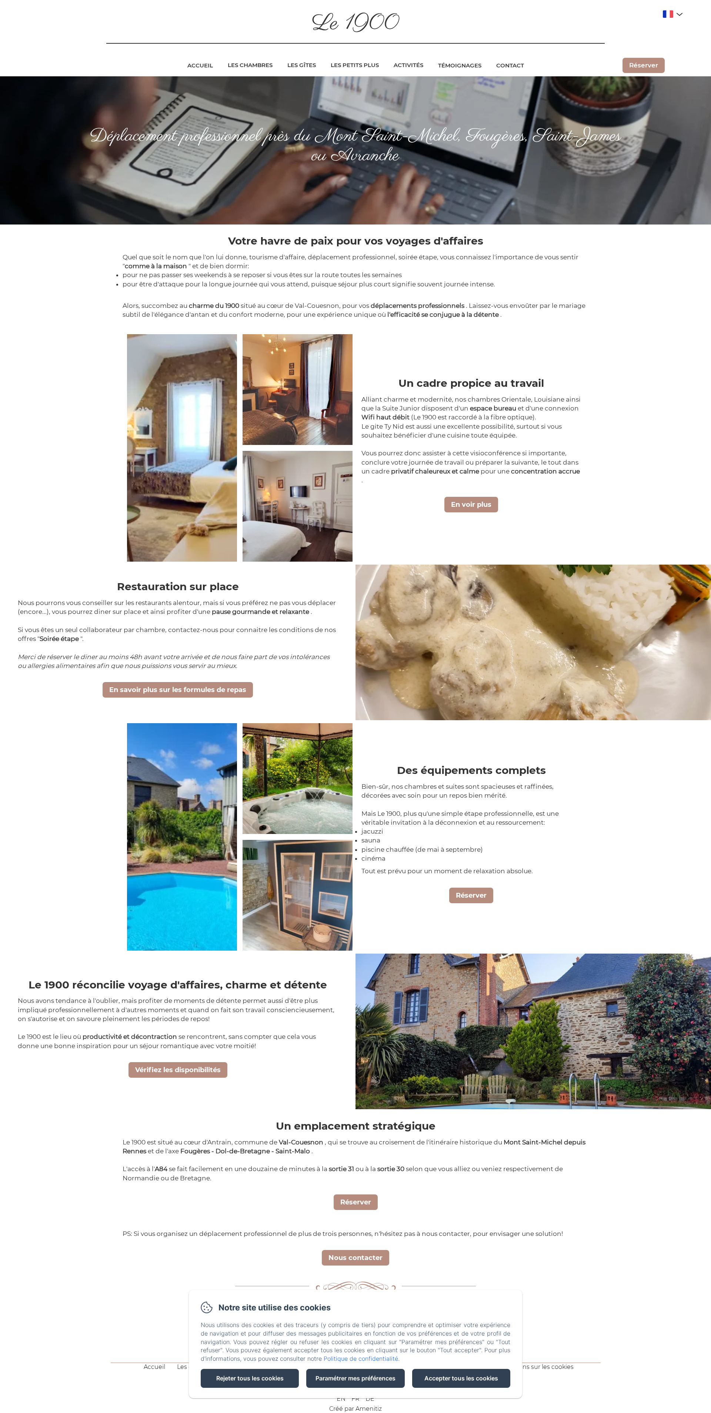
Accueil (200, 65)
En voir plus (471, 505)
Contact (510, 65)
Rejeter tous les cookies (250, 1378)
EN (341, 1398)
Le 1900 (355, 24)
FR (355, 1398)
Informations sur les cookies (533, 1366)
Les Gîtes (301, 65)
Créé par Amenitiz (355, 1408)
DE (369, 1398)
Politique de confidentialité (361, 1358)
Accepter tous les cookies (461, 1378)
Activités (408, 65)
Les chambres (250, 65)
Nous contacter (355, 1258)
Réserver (643, 65)
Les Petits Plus (355, 65)
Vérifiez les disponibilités (178, 1070)
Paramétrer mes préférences (355, 1378)
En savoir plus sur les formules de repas (177, 690)
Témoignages (459, 65)
